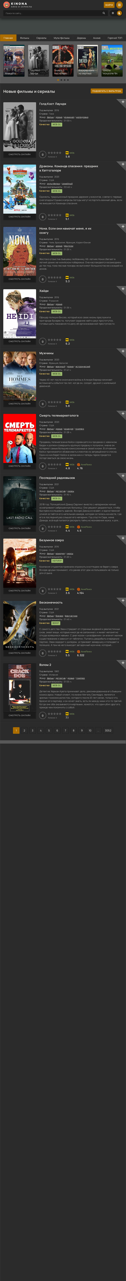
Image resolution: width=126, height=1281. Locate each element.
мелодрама (82, 117)
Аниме (96, 37)
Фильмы (24, 37)
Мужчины (46, 353)
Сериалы (41, 37)
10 (90, 730)
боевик (59, 615)
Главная (8, 37)
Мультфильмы (62, 37)
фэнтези (68, 245)
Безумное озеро (51, 540)
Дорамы (81, 37)
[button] (58, 80)
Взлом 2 (45, 665)
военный (60, 366)
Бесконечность (51, 602)
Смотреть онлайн (20, 154)
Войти (109, 5)
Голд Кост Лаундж (52, 104)
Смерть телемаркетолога (58, 415)
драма (59, 117)
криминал (69, 117)
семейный (67, 183)
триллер (79, 428)
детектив (60, 491)
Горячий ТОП (115, 37)
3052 (108, 730)
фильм (50, 117)
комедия (68, 428)
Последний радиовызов (57, 478)
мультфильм (53, 183)
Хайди (44, 291)
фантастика (71, 615)
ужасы (70, 491)
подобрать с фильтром (106, 91)
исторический (82, 366)
